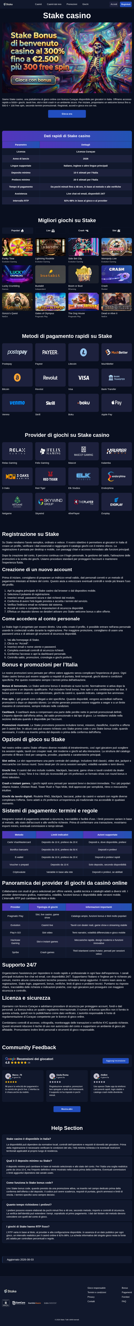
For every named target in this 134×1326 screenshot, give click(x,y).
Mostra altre (67, 1109)
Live (48, 230)
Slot (114, 230)
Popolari (15, 230)
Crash (81, 230)
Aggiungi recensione (115, 1061)
